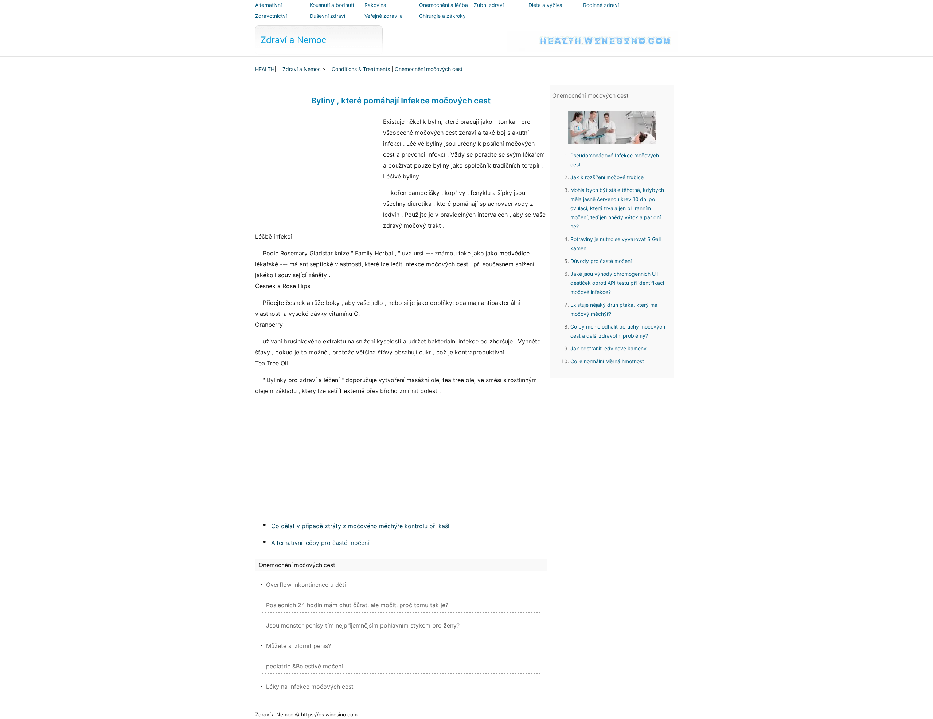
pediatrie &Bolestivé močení (304, 666)
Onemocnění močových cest (428, 69)
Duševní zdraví (327, 16)
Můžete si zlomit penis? (298, 645)
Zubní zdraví (489, 5)
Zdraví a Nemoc (293, 40)
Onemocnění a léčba (443, 5)
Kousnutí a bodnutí (332, 5)
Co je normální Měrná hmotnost (607, 361)
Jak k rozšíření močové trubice (607, 177)
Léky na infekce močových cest (310, 686)
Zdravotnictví (271, 16)
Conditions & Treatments (361, 69)
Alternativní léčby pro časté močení (320, 542)
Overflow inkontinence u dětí (306, 584)
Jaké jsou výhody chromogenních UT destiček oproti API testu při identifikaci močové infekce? (617, 283)
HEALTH (264, 69)
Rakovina (375, 5)
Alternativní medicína (268, 10)
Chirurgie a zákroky (442, 16)
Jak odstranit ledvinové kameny (608, 348)
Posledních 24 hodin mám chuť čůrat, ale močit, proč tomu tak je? (357, 605)
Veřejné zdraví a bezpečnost (383, 21)
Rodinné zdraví (601, 5)
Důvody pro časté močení (601, 261)
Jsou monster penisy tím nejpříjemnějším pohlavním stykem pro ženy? (363, 625)
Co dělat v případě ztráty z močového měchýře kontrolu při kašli (361, 526)
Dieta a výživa (545, 5)
